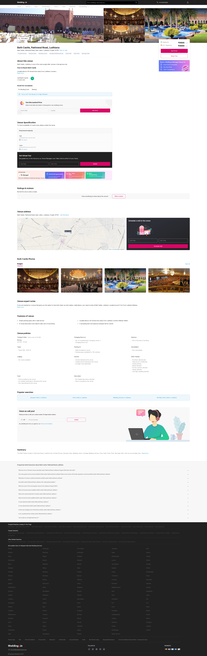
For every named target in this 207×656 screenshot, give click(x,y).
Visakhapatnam (116, 614)
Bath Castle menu (159, 526)
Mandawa (45, 552)
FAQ (20, 639)
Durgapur (79, 556)
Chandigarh (11, 603)
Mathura (10, 552)
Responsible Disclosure (109, 639)
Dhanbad (79, 560)
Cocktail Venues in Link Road (89, 533)
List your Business (74, 639)
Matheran (45, 564)
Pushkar (79, 572)
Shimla (44, 630)
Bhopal (148, 610)
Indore (44, 599)
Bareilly (45, 560)
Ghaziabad (114, 599)
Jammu (148, 552)
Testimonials (62, 639)
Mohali (10, 579)
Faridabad (114, 610)
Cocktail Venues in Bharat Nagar (16, 533)
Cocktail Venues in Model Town (54, 533)
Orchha (148, 560)
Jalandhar (79, 626)
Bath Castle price (149, 526)
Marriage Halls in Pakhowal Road (36, 541)
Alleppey (79, 579)
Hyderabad (149, 591)
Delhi (113, 591)
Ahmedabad (80, 599)
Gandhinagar (115, 630)
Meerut (79, 618)
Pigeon (110, 249)
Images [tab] (20, 264)
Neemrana (149, 579)
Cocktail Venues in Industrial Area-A (35, 533)
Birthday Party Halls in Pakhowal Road (90, 541)
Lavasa (114, 560)
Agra (44, 607)
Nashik (148, 614)
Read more (20, 73)
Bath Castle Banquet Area (80, 526)
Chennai (79, 595)
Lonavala (114, 579)
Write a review (119, 196)
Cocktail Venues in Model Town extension (109, 533)
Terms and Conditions (46, 423)
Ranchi (148, 618)
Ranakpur (45, 572)
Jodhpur (114, 618)
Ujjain (9, 634)
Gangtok (114, 568)
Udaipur (10, 607)
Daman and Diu (116, 634)
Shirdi (44, 587)
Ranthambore (12, 587)
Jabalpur (148, 626)
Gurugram (79, 610)
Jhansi (79, 583)
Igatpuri (10, 583)
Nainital (79, 564)
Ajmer (9, 564)
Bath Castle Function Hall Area (96, 526)
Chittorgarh (46, 548)
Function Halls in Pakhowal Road (127, 541)
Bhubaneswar (12, 614)
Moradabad (46, 591)
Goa (147, 599)
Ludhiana (10, 610)
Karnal (44, 622)
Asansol (10, 576)
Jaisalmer (114, 548)
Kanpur (79, 607)
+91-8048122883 (21, 80)
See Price (95, 110)
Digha (113, 552)
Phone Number (33, 420)
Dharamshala (115, 556)
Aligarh (44, 556)
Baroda (45, 610)
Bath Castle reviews (126, 526)
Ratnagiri (10, 568)
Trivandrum (115, 576)
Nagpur (45, 603)
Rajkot (44, 626)
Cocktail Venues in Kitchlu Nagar (130, 533)
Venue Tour (174, 56)
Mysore (79, 576)
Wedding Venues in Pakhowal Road (17, 541)
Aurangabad (46, 634)
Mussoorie (46, 583)
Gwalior (114, 626)
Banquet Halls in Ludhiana (38, 397)
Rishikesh (114, 583)
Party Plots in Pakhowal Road (109, 541)
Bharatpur (45, 576)
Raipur (10, 626)
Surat (113, 607)
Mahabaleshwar (116, 587)
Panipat (79, 634)
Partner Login (11, 639)
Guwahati (10, 618)
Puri (113, 603)
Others (148, 576)
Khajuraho (79, 587)
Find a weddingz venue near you (96, 2)
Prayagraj (148, 622)
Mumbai (79, 591)
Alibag (44, 568)
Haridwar (148, 583)
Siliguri (79, 630)
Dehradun (114, 622)
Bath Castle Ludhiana (37, 526)
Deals (63, 6)
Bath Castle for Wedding (50, 526)
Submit (95, 164)
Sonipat (148, 587)
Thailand (10, 572)
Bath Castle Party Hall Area (112, 526)
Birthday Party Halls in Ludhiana (167, 397)
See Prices (174, 51)
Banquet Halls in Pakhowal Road (71, 541)
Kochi (9, 622)
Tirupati (148, 556)
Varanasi (45, 614)
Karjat (78, 568)
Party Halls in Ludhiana (80, 397)
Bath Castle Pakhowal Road (23, 526)
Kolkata (10, 595)
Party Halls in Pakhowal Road (53, 541)
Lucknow (10, 599)
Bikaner (45, 579)
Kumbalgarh (11, 560)
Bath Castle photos (138, 526)
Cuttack (148, 630)
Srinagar (148, 564)
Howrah (79, 622)
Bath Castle (11, 526)
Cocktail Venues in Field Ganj (147, 533)
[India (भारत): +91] (23, 420)
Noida (147, 607)
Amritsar (79, 614)
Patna (78, 603)
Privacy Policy (42, 639)
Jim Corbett (80, 548)
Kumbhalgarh (149, 572)
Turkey (113, 572)
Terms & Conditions (30, 639)
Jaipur (148, 595)
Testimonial (72, 6)
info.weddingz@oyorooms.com (19, 649)
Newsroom (52, 639)
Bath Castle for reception (65, 526)
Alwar (9, 556)
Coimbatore (11, 630)
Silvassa (10, 591)
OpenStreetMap (116, 249)
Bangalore (45, 595)
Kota (147, 548)
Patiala (148, 568)
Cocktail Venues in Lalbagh (162, 533)
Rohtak (10, 548)
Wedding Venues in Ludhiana (122, 397)
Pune (113, 595)
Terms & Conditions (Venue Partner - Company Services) (132, 639)
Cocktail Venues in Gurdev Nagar (72, 533)
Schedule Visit (158, 246)
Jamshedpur (115, 564)
